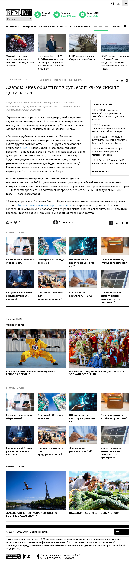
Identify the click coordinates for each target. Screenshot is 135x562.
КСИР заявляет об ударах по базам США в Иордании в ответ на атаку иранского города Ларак (115, 62)
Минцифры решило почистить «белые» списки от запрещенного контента (20, 60)
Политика (83, 26)
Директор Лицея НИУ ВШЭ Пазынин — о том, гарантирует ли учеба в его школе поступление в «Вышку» (51, 62)
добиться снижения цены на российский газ (43, 205)
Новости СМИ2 (14, 319)
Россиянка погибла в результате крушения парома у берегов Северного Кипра (109, 140)
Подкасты (30, 26)
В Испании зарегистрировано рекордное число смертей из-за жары (109, 128)
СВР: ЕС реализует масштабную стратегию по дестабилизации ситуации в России (108, 114)
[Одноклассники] (127, 80)
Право (116, 26)
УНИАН (25, 147)
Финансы (66, 26)
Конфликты (75, 79)
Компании (48, 26)
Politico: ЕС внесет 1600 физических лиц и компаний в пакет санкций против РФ (109, 163)
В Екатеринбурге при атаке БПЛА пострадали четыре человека (107, 151)
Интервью (12, 26)
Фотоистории (15, 325)
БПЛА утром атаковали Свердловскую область (82, 57)
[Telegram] (122, 80)
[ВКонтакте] (117, 80)
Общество (101, 26)
